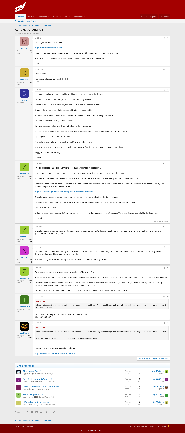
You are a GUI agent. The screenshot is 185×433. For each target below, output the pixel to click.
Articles (31, 16)
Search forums (31, 21)
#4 (168, 163)
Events (55, 16)
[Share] (164, 38)
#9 (168, 323)
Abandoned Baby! (32, 371)
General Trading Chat (46, 381)
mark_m (20, 33)
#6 (168, 247)
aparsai (161, 389)
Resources (42, 16)
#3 (168, 90)
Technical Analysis (47, 374)
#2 (168, 69)
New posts (19, 21)
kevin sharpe (27, 405)
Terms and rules (142, 426)
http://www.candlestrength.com (48, 47)
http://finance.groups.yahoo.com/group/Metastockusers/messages (64, 191)
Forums (20, 16)
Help (164, 426)
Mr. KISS (25, 381)
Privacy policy (155, 426)
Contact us (131, 426)
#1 (168, 38)
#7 (168, 268)
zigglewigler (27, 374)
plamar (161, 373)
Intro (162, 397)
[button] (49, 16)
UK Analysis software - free (36, 402)
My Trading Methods (33, 394)
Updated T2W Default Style (27, 426)
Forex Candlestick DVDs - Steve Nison (41, 386)
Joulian (25, 397)
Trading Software (49, 405)
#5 (168, 227)
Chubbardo (27, 389)
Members (78, 16)
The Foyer (45, 389)
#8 (168, 296)
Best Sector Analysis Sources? (37, 379)
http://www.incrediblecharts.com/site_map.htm (55, 353)
